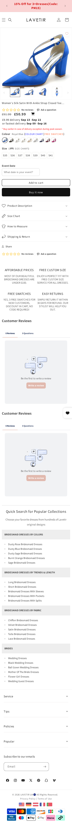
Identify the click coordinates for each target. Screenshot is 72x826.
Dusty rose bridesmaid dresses (25, 544)
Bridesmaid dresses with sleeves (26, 591)
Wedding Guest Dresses (21, 681)
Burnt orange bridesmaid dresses (26, 558)
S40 (43, 155)
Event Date (8, 165)
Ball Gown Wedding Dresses (23, 667)
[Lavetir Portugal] (50, 804)
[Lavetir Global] (22, 804)
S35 (5, 155)
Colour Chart (34, 134)
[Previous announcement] (7, 6)
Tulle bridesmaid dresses (21, 634)
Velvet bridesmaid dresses (22, 624)
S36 (13, 155)
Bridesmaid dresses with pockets (26, 596)
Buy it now (36, 192)
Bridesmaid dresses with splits (25, 600)
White (17, 140)
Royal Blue (5, 140)
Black (11, 140)
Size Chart (21, 148)
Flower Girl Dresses (18, 676)
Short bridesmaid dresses (22, 586)
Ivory (23, 140)
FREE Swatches (53, 134)
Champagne (29, 140)
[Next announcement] (65, 6)
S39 (35, 155)
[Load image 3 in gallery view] (43, 92)
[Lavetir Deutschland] (29, 804)
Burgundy (47, 140)
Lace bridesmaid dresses (21, 638)
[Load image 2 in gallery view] (29, 92)
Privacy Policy (28, 798)
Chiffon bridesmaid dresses (23, 620)
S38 (28, 155)
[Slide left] (4, 93)
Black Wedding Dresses (20, 662)
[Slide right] (68, 93)
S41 (51, 155)
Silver (35, 140)
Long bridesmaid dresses (22, 582)
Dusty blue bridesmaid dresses (25, 548)
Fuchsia (53, 140)
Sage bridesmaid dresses (21, 562)
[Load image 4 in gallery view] (57, 92)
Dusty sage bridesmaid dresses (25, 553)
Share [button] (9, 246)
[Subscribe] (45, 766)
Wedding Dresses (17, 658)
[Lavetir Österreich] (36, 804)
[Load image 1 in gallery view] (15, 92)
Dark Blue (41, 140)
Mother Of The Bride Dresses (23, 672)
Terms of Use (45, 798)
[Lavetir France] (43, 804)
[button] (10, 20)
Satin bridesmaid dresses (22, 629)
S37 (20, 155)
